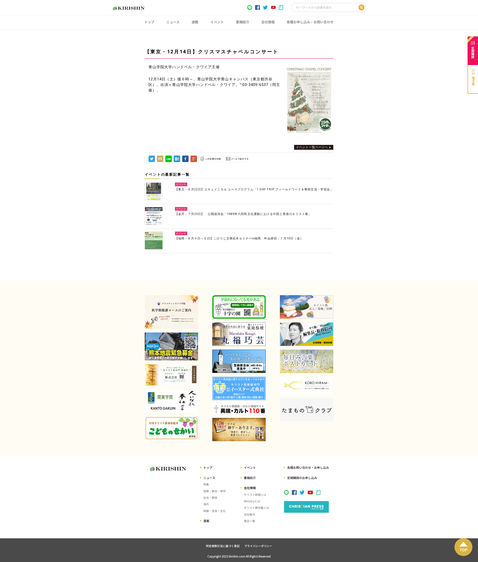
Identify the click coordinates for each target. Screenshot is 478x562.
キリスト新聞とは (255, 495)
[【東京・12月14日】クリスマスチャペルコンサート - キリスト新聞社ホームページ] (177, 161)
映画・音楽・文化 (214, 511)
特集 (206, 484)
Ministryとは (252, 501)
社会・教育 (210, 498)
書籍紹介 (250, 477)
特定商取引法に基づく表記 (223, 546)
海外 (206, 504)
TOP (463, 549)
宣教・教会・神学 (214, 491)
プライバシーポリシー (258, 546)
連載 (206, 521)
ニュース (209, 477)
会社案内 (249, 514)
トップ (207, 467)
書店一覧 (249, 521)
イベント (250, 467)
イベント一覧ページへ (312, 147)
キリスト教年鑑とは (256, 508)
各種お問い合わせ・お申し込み (308, 467)
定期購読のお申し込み (302, 477)
